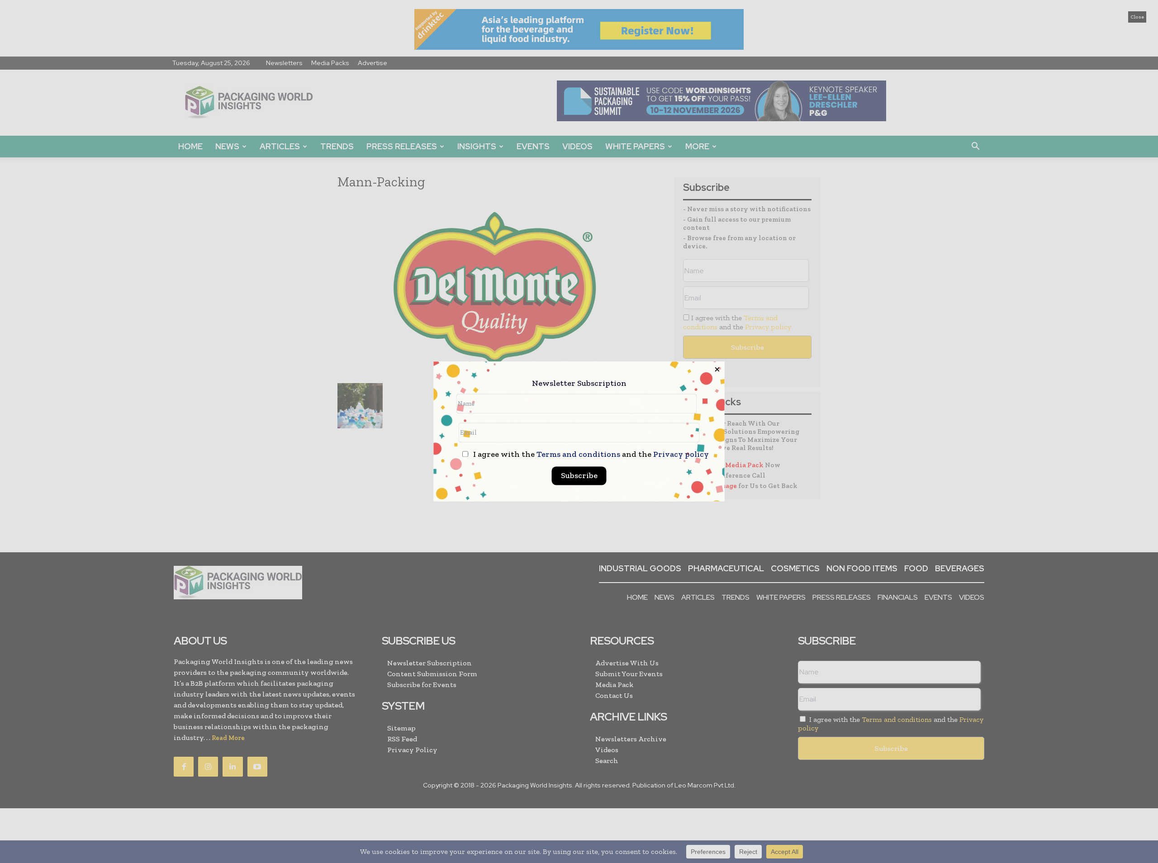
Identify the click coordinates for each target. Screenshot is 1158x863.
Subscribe (579, 476)
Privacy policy (681, 455)
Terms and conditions (578, 455)
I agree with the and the (590, 455)
